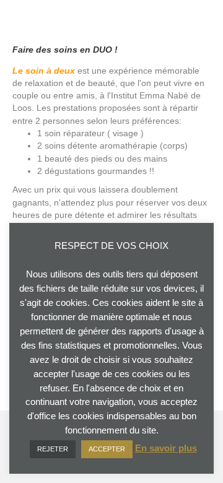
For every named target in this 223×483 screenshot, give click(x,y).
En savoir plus (166, 448)
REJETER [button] (52, 449)
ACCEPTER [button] (107, 449)
